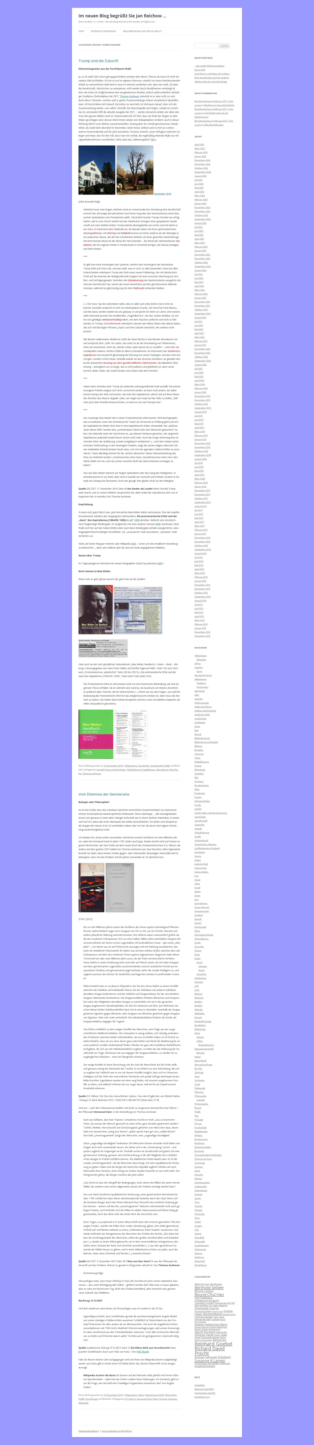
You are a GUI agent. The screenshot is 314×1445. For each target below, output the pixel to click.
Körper (198, 950)
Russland (199, 1151)
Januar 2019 (200, 439)
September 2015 (203, 596)
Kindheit (199, 915)
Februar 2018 (201, 482)
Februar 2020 (201, 388)
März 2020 (200, 384)
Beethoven (216, 1284)
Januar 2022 (200, 297)
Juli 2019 (198, 415)
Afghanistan (201, 655)
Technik (198, 1206)
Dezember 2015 (202, 584)
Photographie (201, 1103)
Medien (198, 1001)
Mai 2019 (199, 423)
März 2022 (200, 290)
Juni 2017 (199, 514)
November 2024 (202, 164)
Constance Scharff (204, 1303)
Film (196, 777)
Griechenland (201, 840)
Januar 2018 (200, 486)
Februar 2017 (201, 529)
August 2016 (201, 553)
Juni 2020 (199, 372)
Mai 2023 (199, 234)
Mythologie (200, 1029)
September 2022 (203, 266)
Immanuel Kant (144, 1398)
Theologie (199, 1214)
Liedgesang (200, 978)
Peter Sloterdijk (203, 1337)
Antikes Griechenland (205, 710)
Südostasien (201, 1190)
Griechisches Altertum (205, 844)
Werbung (199, 1257)
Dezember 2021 (202, 301)
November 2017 (202, 494)
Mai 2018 (199, 470)
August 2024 (201, 175)
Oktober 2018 (201, 451)
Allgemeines (131, 765)
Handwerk (200, 852)
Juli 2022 (198, 274)
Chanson (199, 753)
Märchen (199, 997)
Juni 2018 (199, 466)
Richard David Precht (210, 1350)
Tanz (197, 1202)
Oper (197, 1076)
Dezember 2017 (202, 490)
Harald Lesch (229, 1314)
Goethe (228, 1311)
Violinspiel (225, 1363)
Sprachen (201, 974)
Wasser (198, 1253)
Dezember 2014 (202, 632)
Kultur (141, 1395)
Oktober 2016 (201, 545)
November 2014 (202, 636)
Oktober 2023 (201, 215)
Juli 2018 (198, 463)
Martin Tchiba (201, 1329)
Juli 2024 (198, 179)
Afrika (198, 663)
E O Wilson (130, 1398)
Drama (198, 765)
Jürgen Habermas (218, 1327)
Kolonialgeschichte (204, 934)
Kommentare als (205, 1393)
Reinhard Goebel (213, 1343)
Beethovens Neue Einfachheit (219, 105)
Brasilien (199, 750)
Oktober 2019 (201, 404)
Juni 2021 (199, 325)
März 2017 (200, 525)
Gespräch (199, 824)
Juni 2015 (199, 608)
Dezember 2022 (202, 254)
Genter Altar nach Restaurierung (211, 812)
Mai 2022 (199, 282)
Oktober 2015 (201, 592)
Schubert (224, 1357)
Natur (197, 1033)
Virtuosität (200, 1241)
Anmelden (200, 1385)
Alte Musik (200, 691)
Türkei (198, 1221)
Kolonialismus (202, 938)
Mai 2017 (199, 518)
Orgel (197, 1084)
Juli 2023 (198, 227)
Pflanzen (199, 1092)
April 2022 (199, 286)
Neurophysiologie (203, 1064)
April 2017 (199, 521)
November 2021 (202, 305)
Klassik (198, 919)
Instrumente (201, 868)
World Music (201, 1265)
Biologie (200, 1052)
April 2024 (199, 191)
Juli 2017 (198, 510)
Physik (198, 1107)
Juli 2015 (198, 604)
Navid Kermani (205, 1332)
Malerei (198, 993)
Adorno (199, 1284)
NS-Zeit (198, 1068)
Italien (198, 891)
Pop (197, 1115)
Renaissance (201, 1139)
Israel (197, 887)
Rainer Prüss (219, 1337)
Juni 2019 (199, 419)
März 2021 (200, 337)
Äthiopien (201, 659)
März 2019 (200, 431)
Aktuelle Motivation (214, 124)
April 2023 (199, 238)
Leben (200, 1041)
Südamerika (201, 1186)
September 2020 (203, 360)
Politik (167, 765)
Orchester (200, 1080)
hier (153, 139)
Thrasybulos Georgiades (207, 1363)
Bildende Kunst (202, 738)
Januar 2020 (200, 392)
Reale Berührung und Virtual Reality (142, 31)
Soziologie (200, 1162)
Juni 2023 (199, 231)
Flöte (197, 789)
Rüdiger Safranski (206, 1357)
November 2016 (162, 193)
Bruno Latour (204, 1291)
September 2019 (203, 407)
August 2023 (201, 223)
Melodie (199, 1009)
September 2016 (203, 549)
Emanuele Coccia (207, 1308)
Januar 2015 (200, 628)
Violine (198, 1233)
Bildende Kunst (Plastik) (206, 742)
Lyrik (197, 989)
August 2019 (201, 411)
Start (81, 31)
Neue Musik (200, 1060)
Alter (197, 695)
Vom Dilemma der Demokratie (103, 794)
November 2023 (202, 211)
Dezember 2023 (202, 207)
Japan (197, 895)
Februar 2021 (201, 341)
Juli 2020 (198, 368)
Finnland (199, 781)
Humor (198, 856)
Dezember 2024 (202, 160)
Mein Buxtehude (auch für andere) (212, 77)
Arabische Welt (202, 714)
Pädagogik (200, 1088)
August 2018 (201, 459)
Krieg (197, 954)
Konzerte (199, 946)
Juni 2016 (199, 561)
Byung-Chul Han (209, 1294)
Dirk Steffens (202, 1305)
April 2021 (199, 333)
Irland (197, 879)
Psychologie (91, 1398)
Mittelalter (200, 1013)
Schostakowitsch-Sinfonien (208, 1155)
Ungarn (198, 1225)
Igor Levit (219, 1317)
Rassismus (219, 1340)
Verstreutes (202, 687)
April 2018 (199, 474)
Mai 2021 (199, 329)
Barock (198, 734)
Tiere (197, 1217)
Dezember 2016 (202, 537)
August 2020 (201, 364)
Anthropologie (202, 702)
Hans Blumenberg (208, 1314)
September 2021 (203, 313)
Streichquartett (202, 1182)
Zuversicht (200, 69)
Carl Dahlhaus (203, 1298)
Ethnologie (200, 769)
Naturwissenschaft (154, 1395)
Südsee (198, 1194)
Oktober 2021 (201, 309)
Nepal (198, 1056)
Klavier (198, 923)
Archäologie (200, 718)
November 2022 (202, 258)
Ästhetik (201, 1099)
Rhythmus (200, 1143)
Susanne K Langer (210, 1360)
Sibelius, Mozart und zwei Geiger (211, 81)
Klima (155, 1398)
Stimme (198, 1178)
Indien (198, 860)
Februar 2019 (201, 435)
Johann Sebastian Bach (211, 1324)
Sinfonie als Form (203, 1158)
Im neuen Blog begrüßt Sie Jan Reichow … (122, 16)
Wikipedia (83, 1402)
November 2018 (202, 447)
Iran (197, 875)
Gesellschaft (156, 765)
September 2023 (203, 219)
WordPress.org (202, 1397)
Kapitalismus (148, 769)
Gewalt (198, 828)
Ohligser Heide (204, 1335)
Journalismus (201, 903)
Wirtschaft (200, 1261)
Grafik (198, 836)
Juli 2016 (198, 557)
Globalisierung (134, 769)
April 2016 (199, 569)
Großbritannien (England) (207, 848)
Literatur (203, 966)
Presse (198, 1123)
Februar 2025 (201, 152)
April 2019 (199, 427)
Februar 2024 (201, 199)
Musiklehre (200, 1025)
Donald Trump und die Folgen (111, 769)
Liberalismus (162, 769)
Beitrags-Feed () (204, 1389)
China (197, 757)
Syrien (198, 1198)
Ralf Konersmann (203, 1340)
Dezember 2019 (202, 396)
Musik (201, 970)
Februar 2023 (201, 246)
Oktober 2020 (201, 356)
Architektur (200, 722)
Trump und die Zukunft (98, 60)
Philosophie (171, 1395)
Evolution (199, 773)
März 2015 (200, 620)
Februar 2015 (201, 624)
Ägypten (199, 667)
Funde (198, 805)
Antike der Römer (203, 706)
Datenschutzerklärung (103, 31)
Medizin (198, 1005)
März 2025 (200, 148)
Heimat (200, 1037)
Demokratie (221, 1303)
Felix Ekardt (143, 1351)
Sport (199, 671)
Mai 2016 (199, 565)
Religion (198, 1135)
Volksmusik (200, 1249)
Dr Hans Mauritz (218, 1305)
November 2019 (202, 400)
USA (197, 1229)
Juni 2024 (199, 183)
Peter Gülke (220, 1335)
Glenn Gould (217, 1311)
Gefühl (198, 809)
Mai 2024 (199, 187)
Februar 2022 (201, 293)
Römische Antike (203, 1147)
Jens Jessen (200, 1321)
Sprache (199, 1174)
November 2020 (202, 352)
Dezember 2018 (202, 443)
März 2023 (200, 242)
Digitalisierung (202, 761)
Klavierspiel (200, 926)
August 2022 (201, 270)
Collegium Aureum (207, 1300)
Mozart (198, 1017)
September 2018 (203, 455)
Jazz (197, 899)
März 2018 (200, 478)
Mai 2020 (199, 376)
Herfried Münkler (204, 1317)
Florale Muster (202, 785)
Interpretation (201, 871)
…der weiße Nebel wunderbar (209, 65)
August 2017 (201, 506)
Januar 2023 (200, 250)
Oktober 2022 (201, 262)
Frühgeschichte (202, 801)
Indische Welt (201, 864)
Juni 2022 (199, 278)
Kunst (199, 962)
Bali (196, 730)
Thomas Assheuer (129, 96)
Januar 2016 (200, 580)
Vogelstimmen (202, 1245)
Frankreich (200, 793)
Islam (197, 883)
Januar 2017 (200, 533)
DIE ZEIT (231, 1303)
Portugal (199, 1119)
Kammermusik (202, 911)
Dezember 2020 (202, 348)
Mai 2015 (199, 612)
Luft (196, 985)
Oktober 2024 (201, 168)
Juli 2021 (198, 321)
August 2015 (201, 600)
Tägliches (201, 683)
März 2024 (200, 195)
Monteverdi (214, 1329)
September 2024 (203, 172)
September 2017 (203, 502)
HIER (137, 520)
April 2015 (199, 616)
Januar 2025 (200, 156)
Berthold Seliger (209, 1287)
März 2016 (200, 573)
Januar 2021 (200, 345)
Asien (197, 726)
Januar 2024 (200, 203)
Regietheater (201, 1131)
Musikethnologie (203, 1021)
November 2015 (202, 588)
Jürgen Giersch (202, 907)
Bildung (198, 746)
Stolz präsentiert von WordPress (117, 1431)
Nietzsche (221, 1332)
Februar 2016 (201, 577)
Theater (198, 1210)
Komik (198, 942)
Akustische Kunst (203, 675)
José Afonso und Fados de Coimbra (212, 73)
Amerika (199, 698)
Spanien (199, 1166)
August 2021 (201, 317)
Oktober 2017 (201, 498)
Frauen (198, 797)
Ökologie (199, 1072)
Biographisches (206, 1044)
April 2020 (199, 380)
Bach (207, 1284)
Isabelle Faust (218, 1319)
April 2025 (199, 144)
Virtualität (199, 1237)
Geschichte (143, 765)
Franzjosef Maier (203, 1311)
